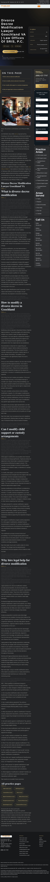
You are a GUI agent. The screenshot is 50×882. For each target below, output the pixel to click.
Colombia (38, 263)
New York (38, 253)
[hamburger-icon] (39, 6)
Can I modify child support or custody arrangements (15, 85)
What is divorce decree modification (11, 76)
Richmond (38, 238)
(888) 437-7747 (45, 3)
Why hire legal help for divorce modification (13, 89)
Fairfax (37, 223)
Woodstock (38, 258)
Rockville (38, 243)
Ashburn (37, 228)
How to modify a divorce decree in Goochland (14, 81)
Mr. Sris (16, 134)
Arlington (38, 233)
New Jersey (38, 248)
